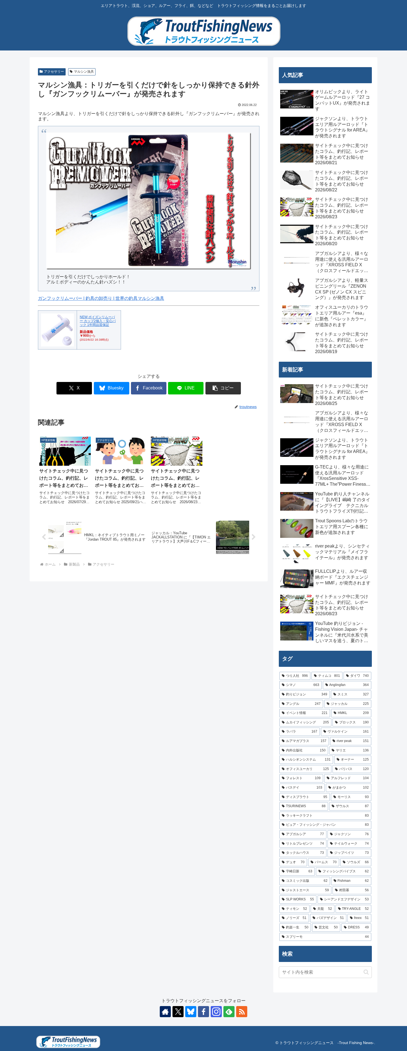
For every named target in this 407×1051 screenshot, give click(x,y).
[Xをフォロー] (178, 1011)
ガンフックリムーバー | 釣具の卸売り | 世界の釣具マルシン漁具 (101, 298)
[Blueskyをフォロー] (190, 1011)
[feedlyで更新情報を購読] (229, 1011)
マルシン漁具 (84, 72)
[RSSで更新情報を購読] (241, 1011)
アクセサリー (54, 72)
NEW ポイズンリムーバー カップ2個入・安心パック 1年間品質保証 (98, 321)
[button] (223, 388)
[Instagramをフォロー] (216, 1011)
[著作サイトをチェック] (165, 1011)
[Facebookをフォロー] (203, 1011)
